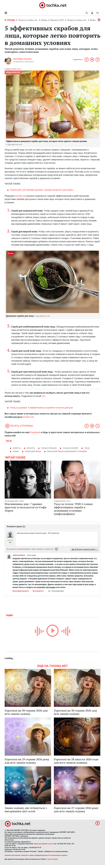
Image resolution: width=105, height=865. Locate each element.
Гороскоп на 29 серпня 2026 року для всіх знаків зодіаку (27, 760)
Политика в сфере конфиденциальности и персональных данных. (44, 855)
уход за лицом (49, 448)
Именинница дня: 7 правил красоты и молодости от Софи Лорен (25, 507)
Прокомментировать (21, 591)
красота (31, 448)
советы (17, 448)
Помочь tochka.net (28, 20)
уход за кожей (70, 448)
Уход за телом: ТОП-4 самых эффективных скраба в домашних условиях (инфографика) (73, 509)
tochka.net (20, 196)
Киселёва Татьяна (22, 59)
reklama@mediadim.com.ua (43, 844)
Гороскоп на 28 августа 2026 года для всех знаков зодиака (76, 760)
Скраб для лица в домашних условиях (67, 451)
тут (43, 396)
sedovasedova (19, 555)
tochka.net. (28, 417)
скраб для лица (33, 451)
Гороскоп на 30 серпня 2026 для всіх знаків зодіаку (26, 712)
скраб (16, 451)
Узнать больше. (52, 859)
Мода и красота (13, 72)
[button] (92, 13)
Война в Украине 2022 (52, 20)
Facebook (35, 432)
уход (86, 448)
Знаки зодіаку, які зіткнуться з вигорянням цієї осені (26, 809)
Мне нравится (38, 591)
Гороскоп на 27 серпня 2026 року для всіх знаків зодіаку (76, 809)
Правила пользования (12, 855)
